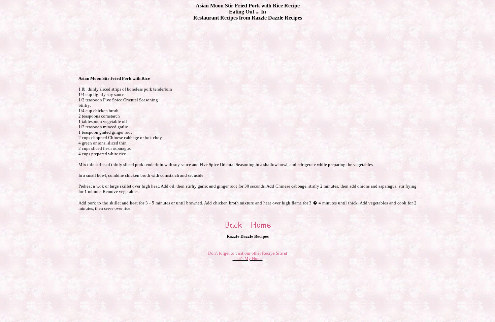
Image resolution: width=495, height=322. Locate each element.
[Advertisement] (247, 41)
